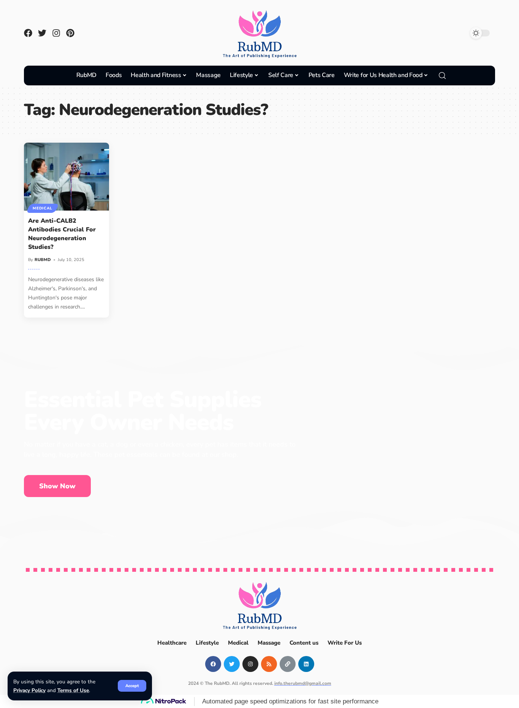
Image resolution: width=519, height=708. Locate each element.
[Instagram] (56, 33)
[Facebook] (28, 33)
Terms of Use (73, 690)
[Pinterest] (70, 33)
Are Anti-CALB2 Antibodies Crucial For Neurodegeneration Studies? (62, 234)
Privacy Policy (29, 690)
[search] (442, 75)
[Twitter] (42, 33)
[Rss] (269, 664)
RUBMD (43, 260)
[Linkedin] (306, 664)
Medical (42, 208)
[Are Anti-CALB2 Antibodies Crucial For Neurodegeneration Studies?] (66, 177)
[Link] (288, 664)
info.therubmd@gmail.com (302, 683)
